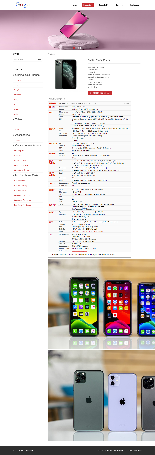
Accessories (22, 135)
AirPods (16, 140)
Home (74, 5)
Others (16, 129)
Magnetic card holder (21, 170)
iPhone (16, 85)
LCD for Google (19, 190)
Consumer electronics (27, 145)
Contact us (134, 5)
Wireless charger (19, 160)
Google (16, 90)
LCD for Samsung (20, 185)
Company (119, 5)
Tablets (19, 119)
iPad (15, 125)
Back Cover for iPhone (22, 195)
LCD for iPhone (19, 181)
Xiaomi (16, 109)
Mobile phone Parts (26, 175)
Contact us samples (99, 92)
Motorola (17, 95)
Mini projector (19, 151)
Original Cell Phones (27, 75)
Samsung (17, 80)
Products (87, 5)
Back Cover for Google (22, 205)
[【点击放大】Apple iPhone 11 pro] (66, 74)
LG (14, 104)
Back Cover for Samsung (22, 200)
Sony (15, 99)
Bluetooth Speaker (20, 165)
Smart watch (18, 155)
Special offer (104, 5)
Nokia (15, 114)
